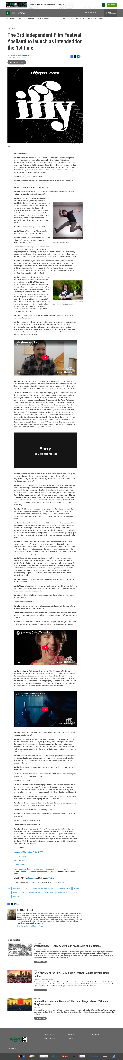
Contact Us (71, 1034)
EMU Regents (95, 1034)
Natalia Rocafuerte (63, 892)
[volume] (13, 13)
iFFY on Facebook (20, 856)
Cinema (76, 888)
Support (64, 18)
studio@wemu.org (58, 882)
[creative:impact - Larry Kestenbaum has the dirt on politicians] (19, 949)
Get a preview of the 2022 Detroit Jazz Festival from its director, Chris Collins (71, 974)
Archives (101, 18)
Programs (30, 18)
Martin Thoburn (49, 892)
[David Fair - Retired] (11, 914)
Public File (70, 1038)
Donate (113, 5)
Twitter (51, 878)
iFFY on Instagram (20, 860)
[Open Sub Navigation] (15, 18)
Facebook (32, 878)
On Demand (10, 18)
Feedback (74, 18)
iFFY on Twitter (19, 865)
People (20, 18)
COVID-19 (76, 892)
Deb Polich (36, 949)
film (23, 892)
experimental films (34, 892)
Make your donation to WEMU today (34, 871)
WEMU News (11, 28)
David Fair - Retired (23, 55)
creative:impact (38, 943)
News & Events (43, 18)
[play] (7, 13)
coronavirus (16, 896)
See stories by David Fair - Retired (30, 926)
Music (35, 970)
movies (15, 892)
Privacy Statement (49, 1038)
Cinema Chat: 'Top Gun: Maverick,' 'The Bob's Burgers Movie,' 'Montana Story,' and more (71, 1002)
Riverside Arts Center (63, 888)
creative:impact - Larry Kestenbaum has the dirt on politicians (67, 946)
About (55, 18)
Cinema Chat (37, 998)
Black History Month (88, 18)
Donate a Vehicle (49, 1034)
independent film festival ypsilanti (43, 888)
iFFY (27, 888)
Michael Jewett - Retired (40, 979)
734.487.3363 (36, 882)
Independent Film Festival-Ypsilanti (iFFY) (28, 852)
